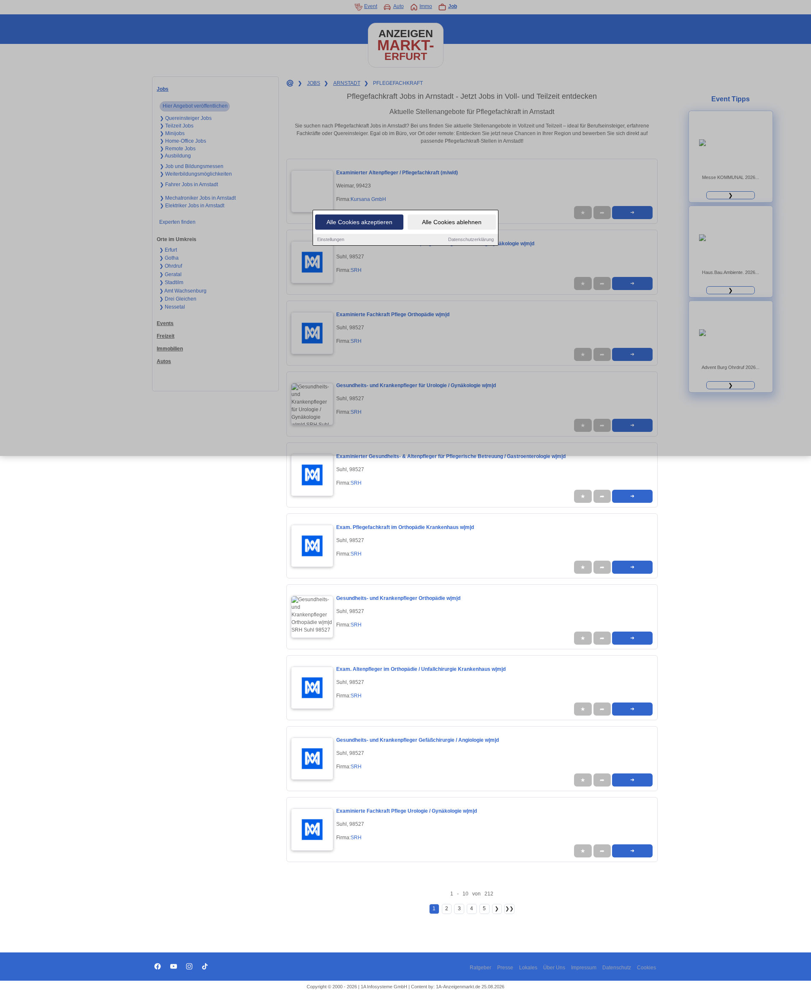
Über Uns (554, 968)
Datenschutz (616, 968)
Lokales (528, 968)
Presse (505, 968)
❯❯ (509, 908)
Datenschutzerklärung (471, 239)
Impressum (583, 968)
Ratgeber (480, 968)
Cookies (646, 968)
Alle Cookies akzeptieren (359, 222)
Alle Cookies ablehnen (452, 222)
